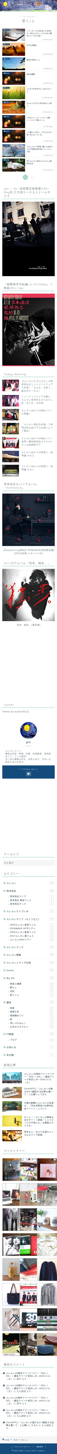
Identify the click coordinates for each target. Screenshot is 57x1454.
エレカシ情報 (30, 955)
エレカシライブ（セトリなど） (29, 919)
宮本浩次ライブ (31, 896)
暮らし (31, 987)
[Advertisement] (28, 667)
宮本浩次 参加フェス (31, 900)
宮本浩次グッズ (31, 904)
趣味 (29, 1002)
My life (30, 978)
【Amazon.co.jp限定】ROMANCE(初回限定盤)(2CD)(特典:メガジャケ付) (28, 552)
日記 (31, 991)
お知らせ (29, 1047)
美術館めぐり (31, 1015)
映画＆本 (31, 1012)
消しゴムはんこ (31, 1023)
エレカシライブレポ (29, 911)
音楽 (31, 1008)
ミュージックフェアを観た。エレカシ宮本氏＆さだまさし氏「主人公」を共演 (37, 399)
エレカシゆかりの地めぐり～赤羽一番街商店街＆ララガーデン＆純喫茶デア (37, 441)
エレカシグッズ (29, 947)
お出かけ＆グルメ (31, 1027)
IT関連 (29, 1034)
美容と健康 (31, 984)
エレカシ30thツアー (31, 940)
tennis (29, 970)
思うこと (31, 995)
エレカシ (30, 883)
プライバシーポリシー (22, 1447)
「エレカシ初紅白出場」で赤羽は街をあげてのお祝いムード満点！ (37, 427)
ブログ (31, 1040)
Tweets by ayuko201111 (15, 711)
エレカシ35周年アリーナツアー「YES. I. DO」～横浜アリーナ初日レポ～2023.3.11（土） (28, 1376)
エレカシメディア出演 (29, 962)
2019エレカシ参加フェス (31, 925)
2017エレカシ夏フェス (31, 936)
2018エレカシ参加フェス (31, 932)
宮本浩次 (30, 891)
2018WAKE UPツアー (31, 928)
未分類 (29, 1055)
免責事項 (39, 1447)
